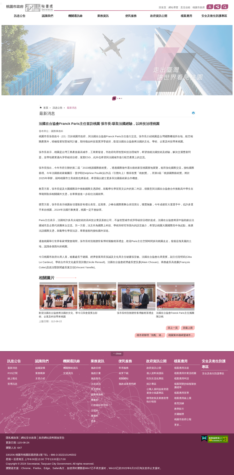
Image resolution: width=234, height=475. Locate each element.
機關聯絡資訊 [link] (70, 368)
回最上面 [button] (188, 328)
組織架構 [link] (40, 368)
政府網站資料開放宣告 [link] (51, 437)
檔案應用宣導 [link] (181, 392)
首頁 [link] (45, 107)
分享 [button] (217, 6)
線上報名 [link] (12, 378)
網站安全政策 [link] (28, 437)
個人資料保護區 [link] (155, 373)
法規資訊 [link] (96, 384)
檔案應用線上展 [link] (182, 398)
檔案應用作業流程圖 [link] (185, 373)
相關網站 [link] (124, 378)
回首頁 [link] (162, 7)
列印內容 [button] (193, 113)
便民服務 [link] (131, 15)
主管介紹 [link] (40, 378)
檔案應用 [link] (186, 15)
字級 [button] (210, 6)
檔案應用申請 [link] (181, 378)
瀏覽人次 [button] (11, 447)
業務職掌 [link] (40, 373)
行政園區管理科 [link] (99, 405)
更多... (94, 421)
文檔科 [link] (94, 410)
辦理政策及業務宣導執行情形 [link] (157, 400)
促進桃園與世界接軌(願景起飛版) (119, 98)
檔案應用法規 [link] (181, 368)
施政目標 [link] (96, 368)
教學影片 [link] (179, 408)
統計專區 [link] (151, 384)
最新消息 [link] (72, 107)
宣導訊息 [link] (12, 384)
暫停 (114, 98)
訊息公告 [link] (19, 15)
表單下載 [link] (124, 373)
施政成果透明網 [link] (127, 384)
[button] (58, 296)
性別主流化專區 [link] (155, 378)
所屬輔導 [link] (179, 414)
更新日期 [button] (11, 442)
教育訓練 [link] (179, 403)
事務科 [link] (94, 416)
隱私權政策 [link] (12, 437)
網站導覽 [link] (173, 7)
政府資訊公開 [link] (158, 15)
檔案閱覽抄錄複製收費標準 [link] (185, 386)
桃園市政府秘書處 (29, 7)
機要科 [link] (94, 400)
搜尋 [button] (224, 6)
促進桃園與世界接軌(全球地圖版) (117, 98)
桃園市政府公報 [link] (182, 419)
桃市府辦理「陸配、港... (150, 335)
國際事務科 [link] (97, 394)
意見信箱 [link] (185, 7)
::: (1, 3)
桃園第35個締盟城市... (180, 335)
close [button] (118, 353)
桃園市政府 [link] (199, 7)
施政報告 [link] (96, 378)
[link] (117, 60)
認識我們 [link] (47, 15)
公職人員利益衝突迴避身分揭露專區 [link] (157, 391)
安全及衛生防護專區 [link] (214, 15)
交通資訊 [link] (68, 373)
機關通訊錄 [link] (75, 15)
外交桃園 (121, 98)
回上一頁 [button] (173, 328)
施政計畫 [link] (96, 373)
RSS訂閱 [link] (12, 373)
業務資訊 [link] (103, 15)
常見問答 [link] (96, 389)
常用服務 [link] (124, 368)
